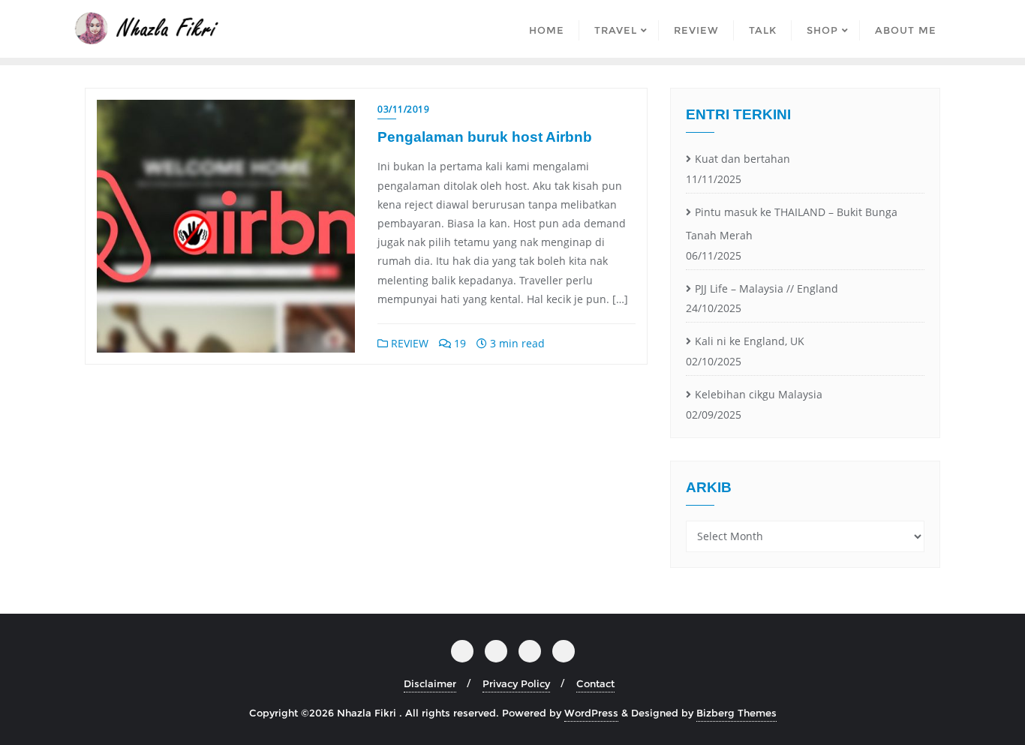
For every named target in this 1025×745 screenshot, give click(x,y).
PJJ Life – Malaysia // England (766, 288)
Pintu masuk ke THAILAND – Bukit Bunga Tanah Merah (791, 223)
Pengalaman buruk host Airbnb (484, 137)
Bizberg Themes (736, 713)
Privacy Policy (516, 683)
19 (458, 343)
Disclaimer (430, 683)
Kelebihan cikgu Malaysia (758, 394)
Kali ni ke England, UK (749, 341)
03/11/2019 (403, 109)
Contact (595, 683)
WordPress (591, 713)
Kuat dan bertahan (742, 159)
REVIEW (408, 343)
